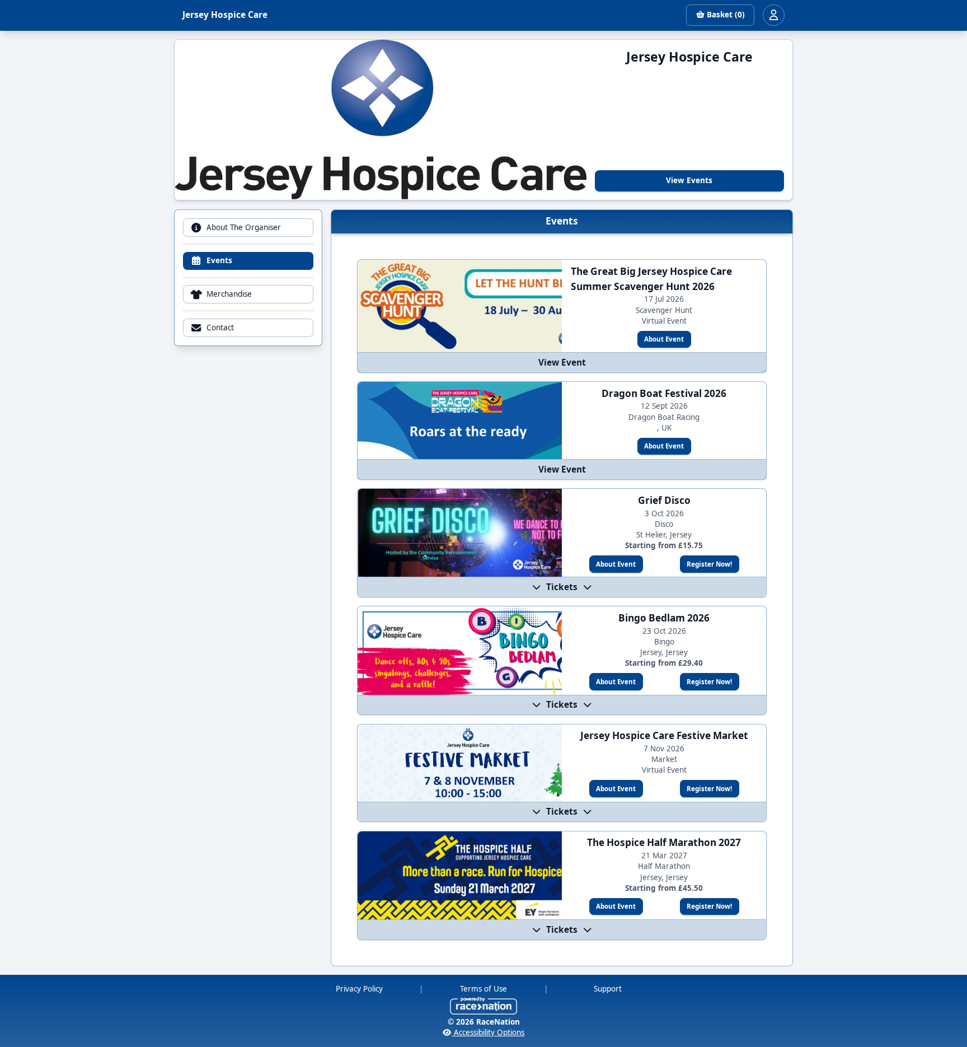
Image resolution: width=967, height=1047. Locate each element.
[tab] (248, 227)
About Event (664, 339)
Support (608, 989)
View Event (562, 362)
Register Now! (709, 564)
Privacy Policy (359, 989)
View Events (689, 180)
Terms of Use (483, 989)
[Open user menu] (773, 15)
